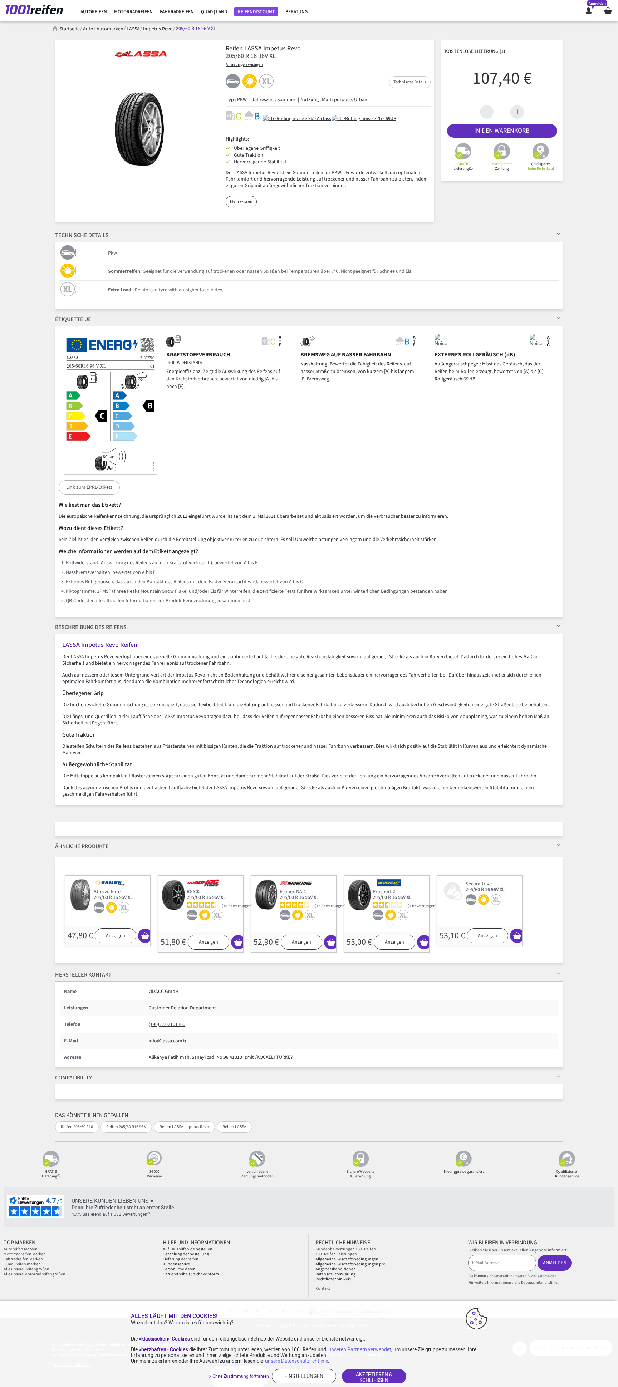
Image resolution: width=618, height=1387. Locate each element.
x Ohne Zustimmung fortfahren (239, 1376)
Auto (88, 29)
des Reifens (91, 627)
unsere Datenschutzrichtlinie (296, 1361)
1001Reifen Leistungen (336, 1254)
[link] (94, 12)
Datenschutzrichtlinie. (539, 1282)
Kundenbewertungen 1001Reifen (345, 1249)
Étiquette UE (73, 319)
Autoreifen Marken (21, 1249)
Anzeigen (115, 935)
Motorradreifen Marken (25, 1254)
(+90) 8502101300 (167, 1024)
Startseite (69, 29)
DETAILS (82, 235)
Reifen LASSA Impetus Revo (184, 1127)
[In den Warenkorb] (145, 936)
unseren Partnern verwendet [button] (359, 1349)
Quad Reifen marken (22, 1264)
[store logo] (37, 10)
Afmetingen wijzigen (244, 65)
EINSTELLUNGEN (303, 1376)
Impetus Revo (158, 29)
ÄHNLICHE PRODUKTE (82, 846)
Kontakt (322, 1288)
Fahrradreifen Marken (23, 1259)
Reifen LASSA (234, 1127)
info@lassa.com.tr (168, 1040)
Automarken (110, 29)
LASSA (133, 29)
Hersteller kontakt (83, 975)
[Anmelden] (588, 10)
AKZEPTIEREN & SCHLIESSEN (374, 1377)
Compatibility (73, 1078)
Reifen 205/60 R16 (77, 1127)
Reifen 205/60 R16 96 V (126, 1127)
